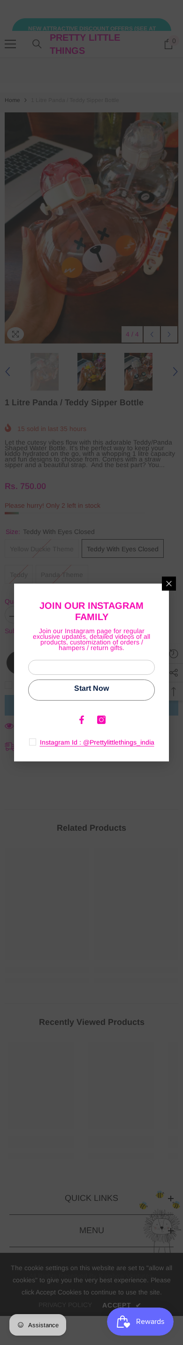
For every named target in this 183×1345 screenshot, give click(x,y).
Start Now (91, 688)
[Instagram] (101, 720)
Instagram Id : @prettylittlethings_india (97, 742)
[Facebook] (82, 720)
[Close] (169, 584)
